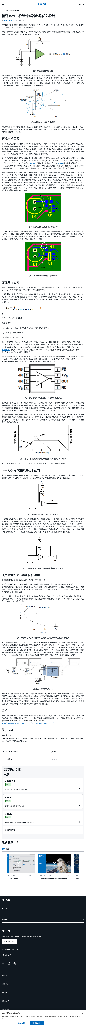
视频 (7, 849)
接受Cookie (37, 1023)
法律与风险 (5, 975)
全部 (3, 849)
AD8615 (33, 163)
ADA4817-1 (6, 350)
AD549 (61, 163)
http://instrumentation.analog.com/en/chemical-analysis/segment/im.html (30, 723)
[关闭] (82, 1013)
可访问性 (5, 984)
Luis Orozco (9, 20)
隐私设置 (5, 992)
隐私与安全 (5, 1001)
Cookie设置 (5, 1009)
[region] (43, 1018)
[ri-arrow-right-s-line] (81, 871)
